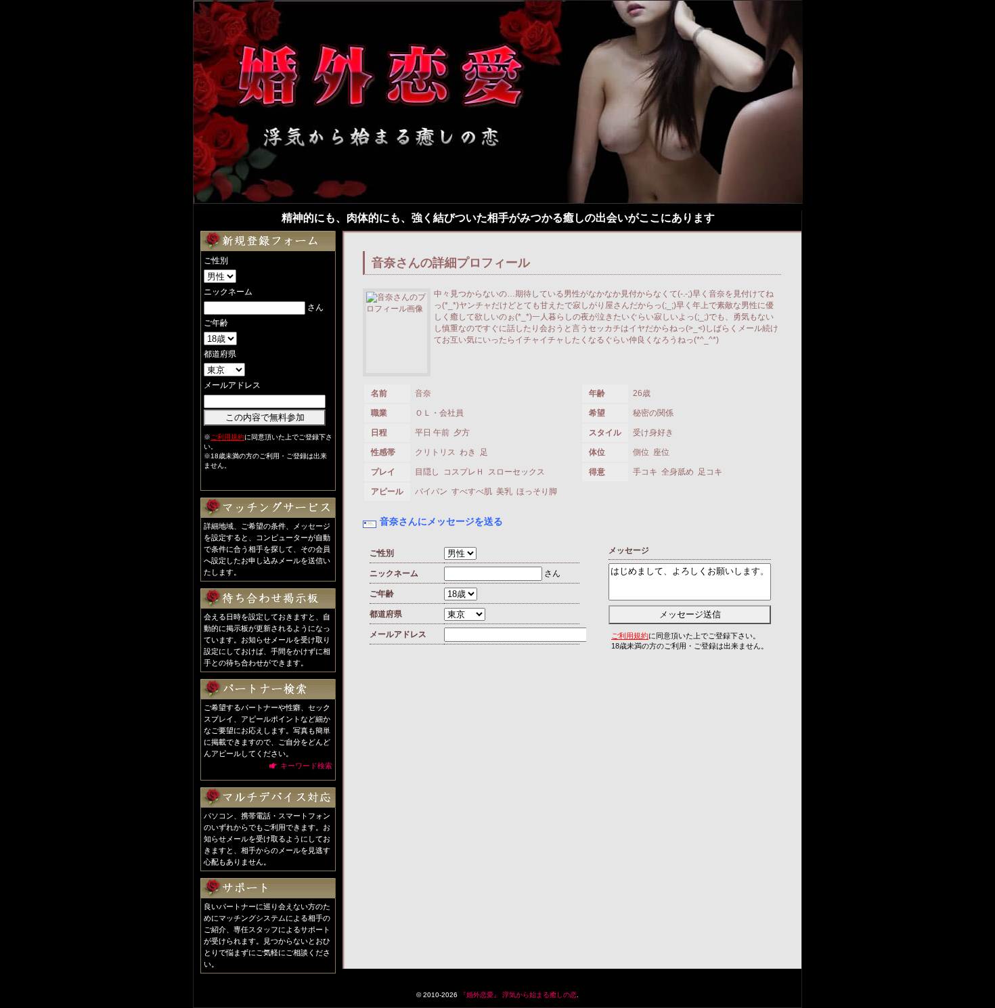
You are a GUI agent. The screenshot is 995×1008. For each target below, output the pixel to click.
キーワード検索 (306, 766)
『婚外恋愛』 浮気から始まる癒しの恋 (518, 995)
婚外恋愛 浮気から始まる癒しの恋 (379, 92)
